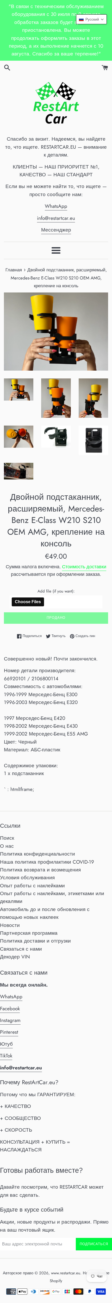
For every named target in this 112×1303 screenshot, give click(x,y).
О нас (7, 846)
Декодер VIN (15, 956)
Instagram (10, 1020)
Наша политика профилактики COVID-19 (47, 861)
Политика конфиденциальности (37, 853)
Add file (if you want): (56, 591)
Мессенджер (56, 229)
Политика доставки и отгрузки (35, 940)
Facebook (10, 1008)
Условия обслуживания (27, 877)
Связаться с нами (21, 948)
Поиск (7, 837)
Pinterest (9, 1032)
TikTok (6, 1055)
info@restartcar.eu (56, 218)
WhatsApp (56, 206)
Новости (10, 925)
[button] (91, 19)
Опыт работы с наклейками (32, 885)
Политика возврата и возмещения (40, 869)
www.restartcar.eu (65, 1273)
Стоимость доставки (84, 566)
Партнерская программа (29, 933)
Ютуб (6, 1044)
